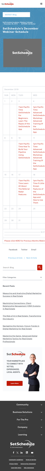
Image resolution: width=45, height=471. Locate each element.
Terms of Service (31, 460)
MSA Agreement (29, 468)
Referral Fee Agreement (28, 464)
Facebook (13, 249)
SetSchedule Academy (11, 22)
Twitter (24, 249)
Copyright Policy (16, 468)
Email (33, 249)
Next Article (31, 258)
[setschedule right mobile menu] (41, 3)
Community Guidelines (16, 460)
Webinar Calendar (26, 22)
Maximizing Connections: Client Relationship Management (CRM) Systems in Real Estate (22, 306)
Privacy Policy (13, 464)
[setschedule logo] (8, 4)
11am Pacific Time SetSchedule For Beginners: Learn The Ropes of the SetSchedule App (24, 118)
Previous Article (15, 258)
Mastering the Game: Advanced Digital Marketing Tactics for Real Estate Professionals (20, 339)
